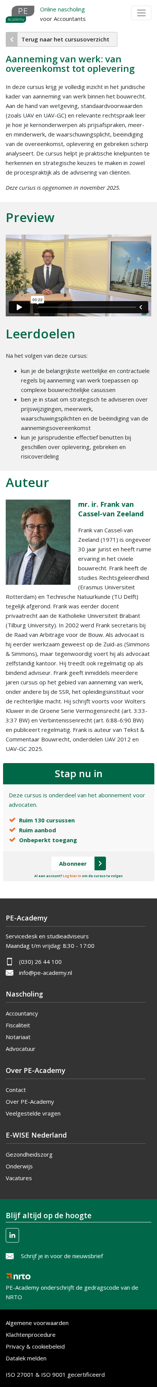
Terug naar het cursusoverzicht (65, 39)
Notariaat (18, 1037)
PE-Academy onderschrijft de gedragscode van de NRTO (72, 1285)
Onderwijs (19, 1166)
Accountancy (22, 1013)
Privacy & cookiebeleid (35, 1346)
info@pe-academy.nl (45, 972)
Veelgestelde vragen (33, 1113)
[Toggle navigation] (141, 13)
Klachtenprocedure (31, 1334)
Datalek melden (26, 1358)
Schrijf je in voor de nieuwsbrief (62, 1256)
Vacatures (19, 1178)
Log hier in (72, 876)
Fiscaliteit (18, 1025)
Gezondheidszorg (29, 1154)
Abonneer (73, 863)
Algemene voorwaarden (37, 1323)
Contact (16, 1089)
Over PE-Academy (30, 1101)
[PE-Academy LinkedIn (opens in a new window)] (12, 1235)
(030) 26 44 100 (40, 961)
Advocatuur (20, 1048)
